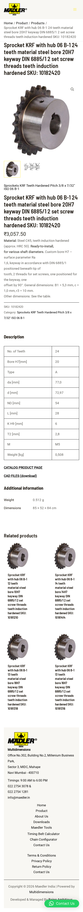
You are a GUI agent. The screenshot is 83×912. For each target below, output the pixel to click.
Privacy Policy (41, 861)
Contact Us (41, 845)
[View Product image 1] (12, 169)
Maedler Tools (41, 827)
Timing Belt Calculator (43, 834)
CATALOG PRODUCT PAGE (23, 467)
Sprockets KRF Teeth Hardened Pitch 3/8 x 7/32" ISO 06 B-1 (39, 187)
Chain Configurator (43, 839)
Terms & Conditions (41, 855)
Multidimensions (41, 892)
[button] (72, 89)
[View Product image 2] (31, 167)
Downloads (41, 822)
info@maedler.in (19, 797)
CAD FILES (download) (20, 476)
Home (41, 805)
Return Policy (41, 866)
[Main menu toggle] (75, 9)
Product (41, 811)
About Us (41, 816)
